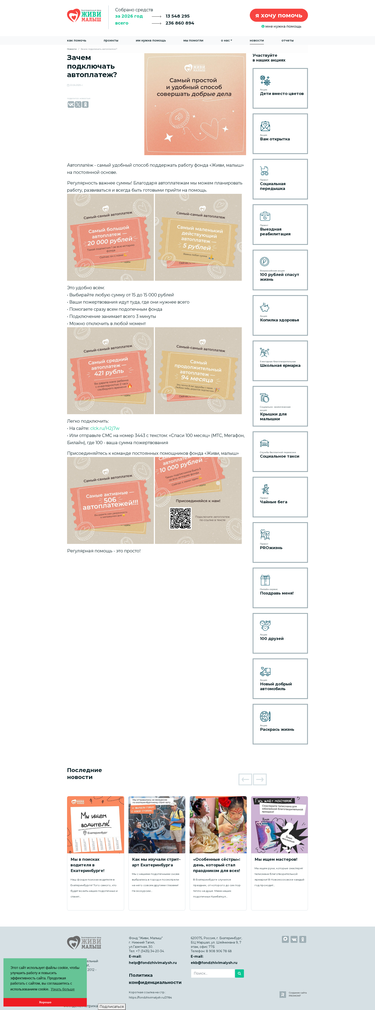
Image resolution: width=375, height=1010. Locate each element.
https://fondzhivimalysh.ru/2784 (150, 997)
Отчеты (287, 40)
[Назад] (245, 779)
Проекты (111, 40)
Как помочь (76, 40)
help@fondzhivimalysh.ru (153, 963)
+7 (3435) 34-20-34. (150, 951)
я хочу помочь (278, 15)
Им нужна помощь (151, 40)
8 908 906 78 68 (219, 951)
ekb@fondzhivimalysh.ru (214, 963)
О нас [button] (225, 40)
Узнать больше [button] (63, 989)
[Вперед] (260, 779)
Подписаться (112, 1007)
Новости (257, 40)
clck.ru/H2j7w (105, 428)
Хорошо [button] (45, 1002)
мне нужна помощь (283, 26)
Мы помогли (193, 40)
